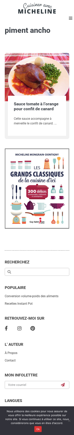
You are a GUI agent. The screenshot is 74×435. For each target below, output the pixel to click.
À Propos (11, 353)
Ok (38, 429)
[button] (70, 18)
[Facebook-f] (6, 328)
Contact (10, 360)
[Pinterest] (32, 328)
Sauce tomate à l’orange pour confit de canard (36, 106)
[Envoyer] (62, 385)
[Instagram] (19, 328)
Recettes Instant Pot (19, 303)
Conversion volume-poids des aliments (31, 296)
